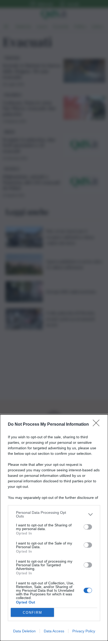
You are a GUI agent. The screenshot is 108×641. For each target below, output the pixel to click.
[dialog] (54, 527)
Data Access (54, 631)
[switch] (88, 527)
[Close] (98, 425)
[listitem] (54, 514)
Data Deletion (24, 631)
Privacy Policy (83, 631)
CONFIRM (32, 613)
